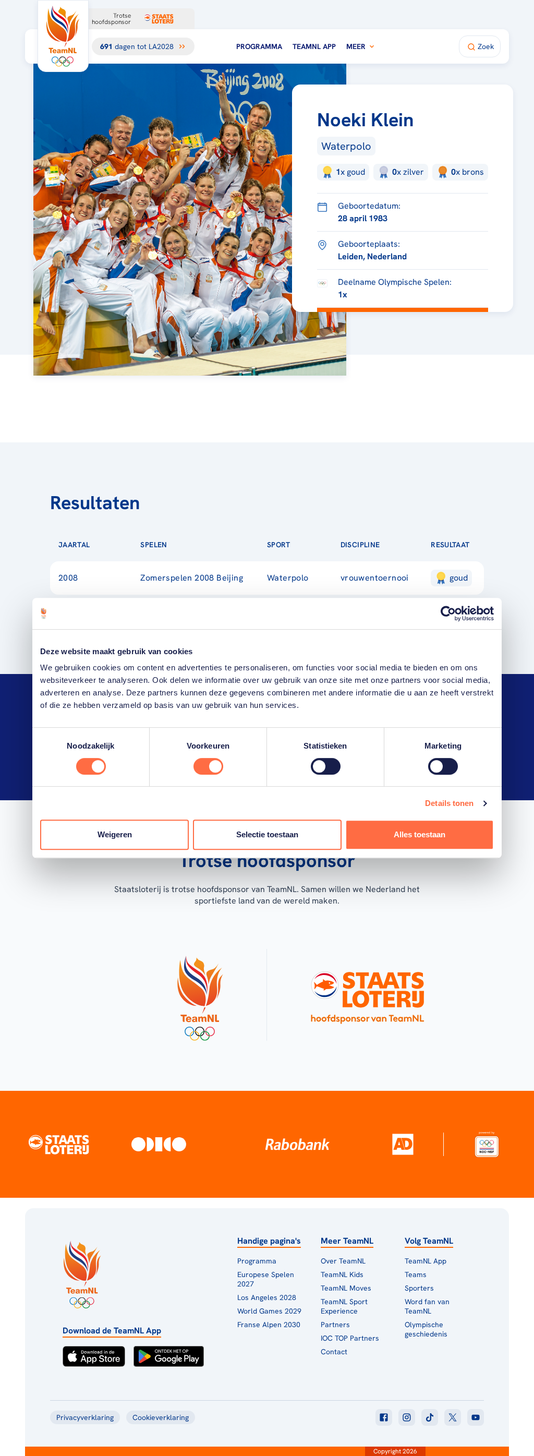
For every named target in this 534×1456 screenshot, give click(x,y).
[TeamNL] (199, 995)
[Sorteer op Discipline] (396, 545)
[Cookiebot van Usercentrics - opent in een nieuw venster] (448, 613)
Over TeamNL (343, 1261)
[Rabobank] (297, 1144)
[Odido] (158, 1144)
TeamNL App (314, 46)
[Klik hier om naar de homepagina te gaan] (63, 36)
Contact (334, 1351)
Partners (335, 1324)
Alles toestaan (419, 834)
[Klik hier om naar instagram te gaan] (406, 1417)
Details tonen (449, 803)
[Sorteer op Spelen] (184, 545)
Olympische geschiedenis (426, 1329)
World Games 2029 (269, 1311)
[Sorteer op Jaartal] (106, 545)
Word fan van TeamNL (427, 1306)
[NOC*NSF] (487, 1144)
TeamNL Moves (346, 1288)
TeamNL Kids (342, 1274)
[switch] (208, 766)
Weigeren (115, 834)
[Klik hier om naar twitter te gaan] (452, 1417)
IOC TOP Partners (350, 1338)
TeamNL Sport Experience (344, 1306)
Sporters (419, 1288)
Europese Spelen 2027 (265, 1279)
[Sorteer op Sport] (307, 545)
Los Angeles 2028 (266, 1297)
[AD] (402, 1144)
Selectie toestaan (267, 834)
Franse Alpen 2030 (268, 1324)
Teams (416, 1274)
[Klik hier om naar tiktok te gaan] (429, 1417)
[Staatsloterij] (58, 1144)
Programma (259, 46)
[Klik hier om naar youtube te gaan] (475, 1417)
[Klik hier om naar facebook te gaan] (383, 1417)
